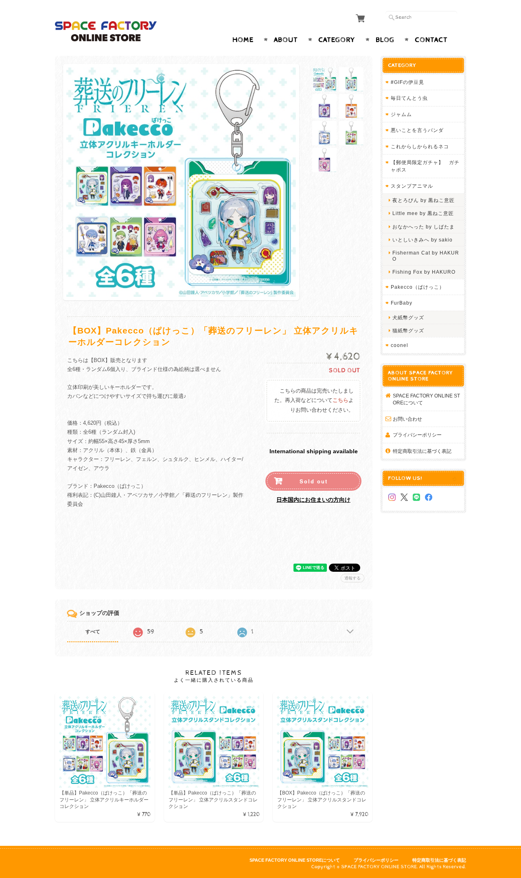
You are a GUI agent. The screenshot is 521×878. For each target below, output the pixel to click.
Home (243, 40)
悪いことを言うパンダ (417, 130)
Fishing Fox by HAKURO (423, 271)
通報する (352, 578)
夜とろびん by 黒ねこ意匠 (423, 200)
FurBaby (401, 302)
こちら (340, 400)
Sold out (314, 481)
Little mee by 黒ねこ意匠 (423, 213)
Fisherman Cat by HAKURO (425, 255)
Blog (385, 40)
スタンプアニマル (412, 186)
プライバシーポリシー (417, 434)
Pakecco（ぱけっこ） (417, 287)
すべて (92, 631)
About (286, 40)
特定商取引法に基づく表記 (422, 451)
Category (336, 40)
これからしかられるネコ (420, 146)
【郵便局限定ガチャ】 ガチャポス (425, 166)
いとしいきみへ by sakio (422, 239)
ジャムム (401, 114)
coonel (399, 345)
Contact (431, 40)
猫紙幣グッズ (408, 330)
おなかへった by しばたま (423, 226)
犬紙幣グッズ (408, 317)
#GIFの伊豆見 (407, 82)
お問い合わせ (407, 418)
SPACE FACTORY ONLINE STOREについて (426, 399)
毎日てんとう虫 (409, 98)
